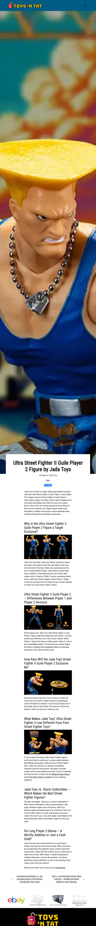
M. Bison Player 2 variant (41, 777)
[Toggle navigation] (85, 5)
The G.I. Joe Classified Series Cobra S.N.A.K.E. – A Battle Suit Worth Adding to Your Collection (66, 879)
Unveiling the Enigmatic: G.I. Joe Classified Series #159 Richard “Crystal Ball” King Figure (29, 879)
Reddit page (60, 868)
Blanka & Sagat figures (61, 774)
